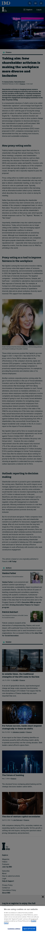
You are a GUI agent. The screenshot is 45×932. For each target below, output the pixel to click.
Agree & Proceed (29, 928)
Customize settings (14, 928)
